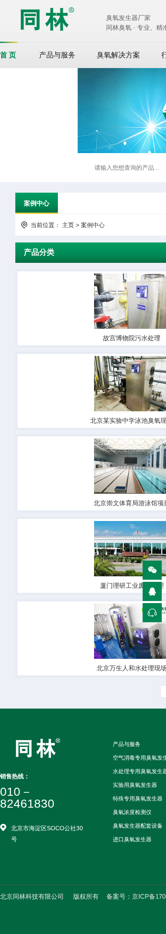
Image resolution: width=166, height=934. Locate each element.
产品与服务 (57, 55)
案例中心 (36, 203)
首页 (9, 55)
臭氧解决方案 (118, 55)
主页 (68, 225)
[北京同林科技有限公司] (47, 18)
